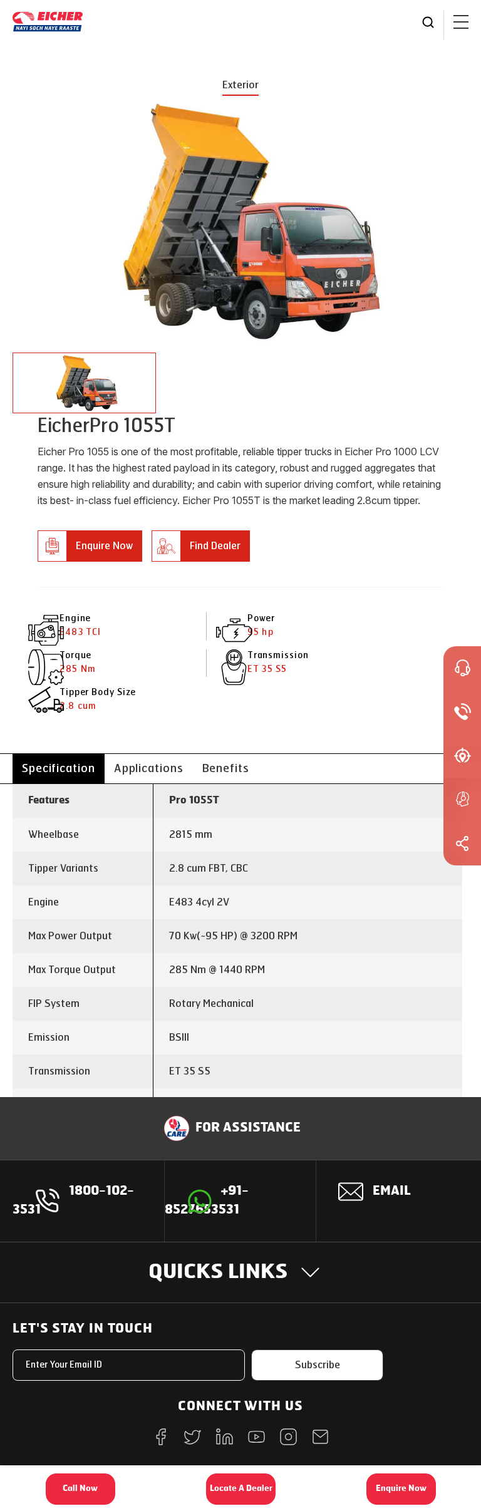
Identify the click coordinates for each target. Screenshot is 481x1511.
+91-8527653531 (207, 1201)
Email (392, 1191)
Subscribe (317, 1365)
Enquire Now (104, 546)
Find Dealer (215, 546)
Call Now (80, 1489)
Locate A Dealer (241, 1489)
